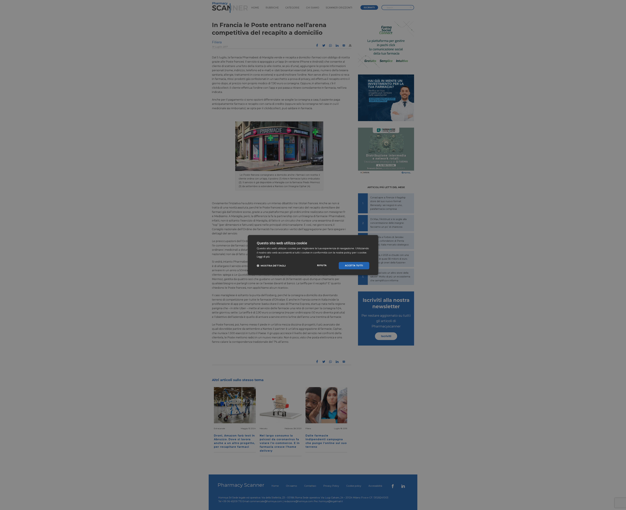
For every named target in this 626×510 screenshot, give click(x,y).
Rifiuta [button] (322, 265)
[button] (271, 265)
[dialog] (313, 255)
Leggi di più (263, 256)
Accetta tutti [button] (354, 265)
